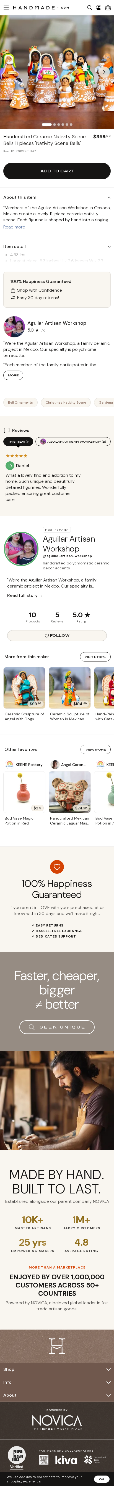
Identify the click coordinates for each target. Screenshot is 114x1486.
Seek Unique (63, 1027)
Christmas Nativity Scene (66, 402)
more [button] (13, 375)
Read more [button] (14, 227)
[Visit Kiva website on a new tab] (66, 1459)
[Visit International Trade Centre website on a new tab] (95, 1459)
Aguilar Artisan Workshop (76, 441)
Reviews (57, 621)
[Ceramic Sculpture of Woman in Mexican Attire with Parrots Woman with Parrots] (69, 687)
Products (32, 621)
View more (96, 749)
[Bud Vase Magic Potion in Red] (24, 792)
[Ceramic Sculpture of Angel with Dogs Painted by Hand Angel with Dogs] (24, 687)
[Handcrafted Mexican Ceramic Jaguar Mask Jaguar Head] (69, 792)
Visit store (95, 656)
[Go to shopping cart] (108, 7)
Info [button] (7, 1382)
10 (32, 615)
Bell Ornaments (20, 402)
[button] (5, 7)
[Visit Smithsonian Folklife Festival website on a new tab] (43, 1460)
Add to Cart (57, 171)
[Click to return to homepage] (41, 7)
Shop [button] (8, 1369)
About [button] (10, 1395)
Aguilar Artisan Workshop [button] (56, 323)
